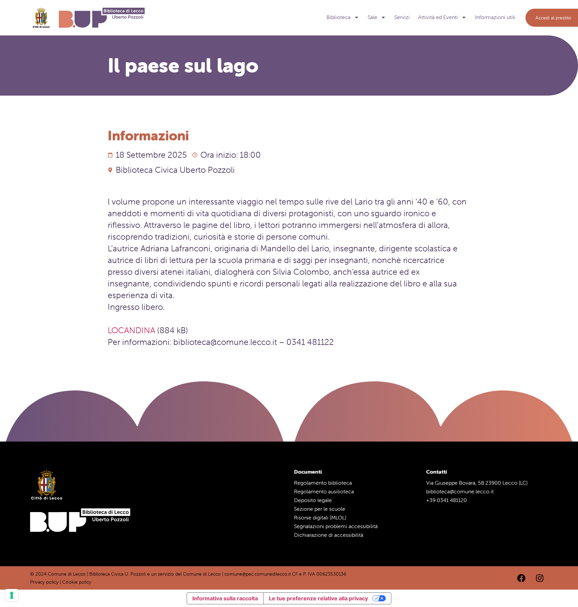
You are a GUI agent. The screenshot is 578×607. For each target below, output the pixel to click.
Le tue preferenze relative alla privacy (318, 598)
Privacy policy (44, 582)
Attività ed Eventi (438, 17)
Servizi (402, 17)
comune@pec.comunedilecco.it (257, 574)
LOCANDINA (131, 330)
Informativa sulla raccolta (225, 598)
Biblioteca (338, 17)
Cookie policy (76, 582)
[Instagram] (539, 578)
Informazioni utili (495, 17)
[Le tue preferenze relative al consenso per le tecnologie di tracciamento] (11, 595)
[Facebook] (521, 578)
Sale (372, 17)
